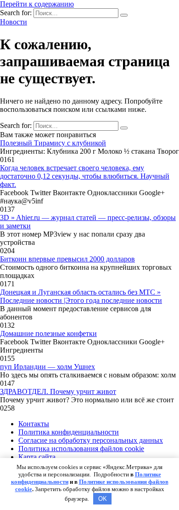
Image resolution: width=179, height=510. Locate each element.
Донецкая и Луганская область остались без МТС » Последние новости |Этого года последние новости (81, 296)
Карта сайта (37, 457)
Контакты (33, 424)
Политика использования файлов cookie (81, 448)
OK (102, 498)
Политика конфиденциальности (68, 432)
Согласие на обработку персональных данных (90, 440)
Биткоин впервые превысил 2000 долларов (67, 259)
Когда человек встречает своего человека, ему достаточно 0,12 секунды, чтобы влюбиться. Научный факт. (84, 176)
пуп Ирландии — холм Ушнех (47, 367)
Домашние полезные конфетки (48, 333)
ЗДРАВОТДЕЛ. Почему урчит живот (58, 391)
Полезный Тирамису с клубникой (53, 143)
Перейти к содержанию (37, 4)
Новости (13, 22)
